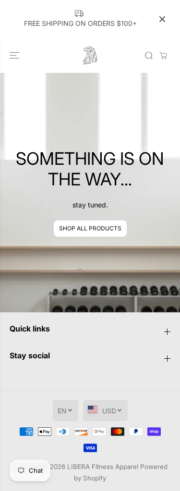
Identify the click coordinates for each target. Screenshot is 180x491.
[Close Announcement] (162, 19)
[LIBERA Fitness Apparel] (90, 56)
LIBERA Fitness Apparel (102, 466)
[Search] (149, 55)
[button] (15, 56)
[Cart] (163, 55)
